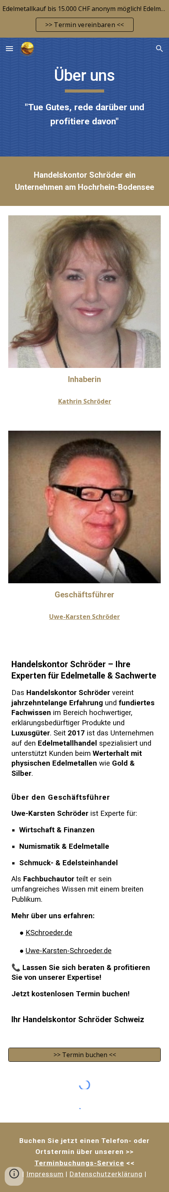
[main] (84, 97)
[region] (84, 19)
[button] (9, 48)
